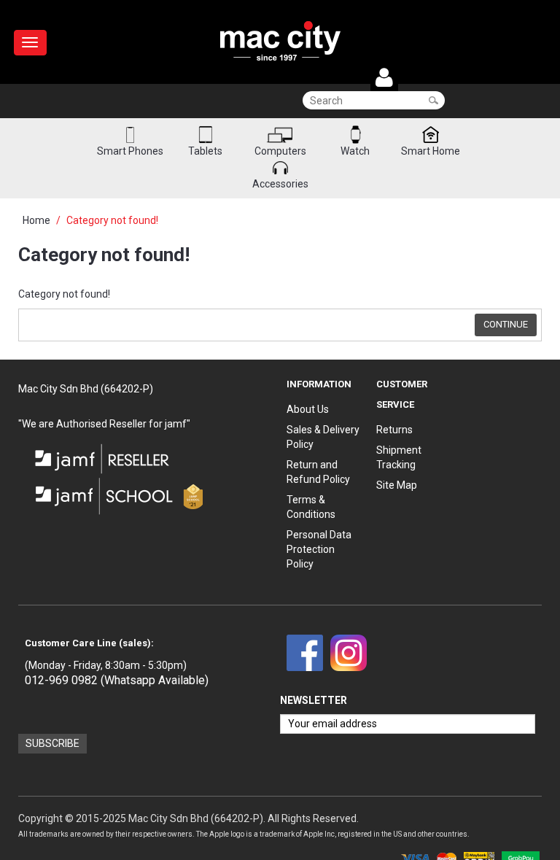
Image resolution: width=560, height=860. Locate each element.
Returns (394, 429)
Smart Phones (130, 151)
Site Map (396, 485)
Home (36, 220)
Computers (280, 151)
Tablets (205, 151)
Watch (355, 151)
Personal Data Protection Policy (319, 549)
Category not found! (112, 220)
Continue (505, 324)
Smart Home (430, 151)
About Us (308, 409)
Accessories (280, 184)
